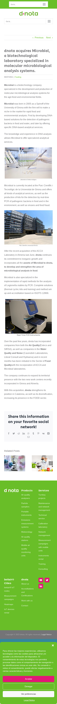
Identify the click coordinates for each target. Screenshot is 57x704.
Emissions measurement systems (27, 523)
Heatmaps (8, 604)
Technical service (42, 517)
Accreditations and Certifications (27, 592)
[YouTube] (40, 580)
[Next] (51, 463)
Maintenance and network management (44, 506)
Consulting (43, 569)
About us (25, 584)
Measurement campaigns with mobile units (44, 545)
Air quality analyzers (25, 496)
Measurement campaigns (10, 597)
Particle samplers (25, 505)
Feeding (18, 77)
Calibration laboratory (43, 525)
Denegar (28, 686)
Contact (24, 605)
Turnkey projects (42, 496)
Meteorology (26, 532)
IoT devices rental (9, 611)
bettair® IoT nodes (9, 589)
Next (48, 37)
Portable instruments (26, 513)
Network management (44, 533)
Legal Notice (29, 700)
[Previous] (6, 463)
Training (42, 564)
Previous (39, 37)
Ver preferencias (28, 694)
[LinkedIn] (40, 586)
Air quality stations (25, 538)
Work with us (27, 601)
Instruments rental (43, 557)
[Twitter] (47, 580)
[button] (52, 645)
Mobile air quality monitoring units (26, 550)
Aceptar (28, 679)
